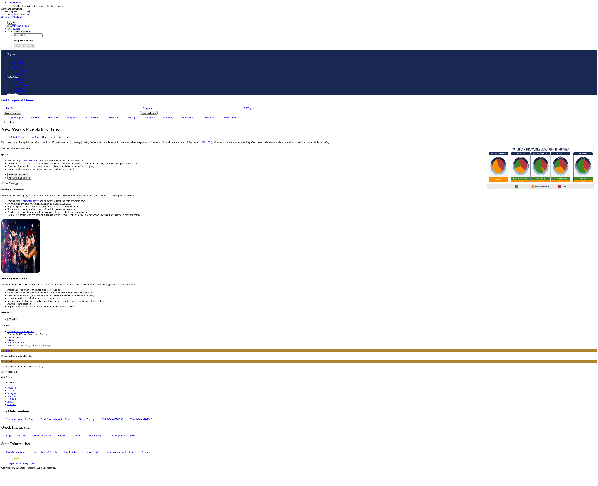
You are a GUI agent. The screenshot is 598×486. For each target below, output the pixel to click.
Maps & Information (16, 452)
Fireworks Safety (15, 342)
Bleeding (18, 74)
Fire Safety (19, 82)
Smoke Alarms (21, 68)
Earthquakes (20, 65)
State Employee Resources (122, 435)
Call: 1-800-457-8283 (112, 419)
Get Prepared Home (17, 100)
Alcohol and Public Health (20, 331)
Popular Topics (21, 57)
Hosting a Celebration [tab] (18, 174)
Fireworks (19, 60)
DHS (10, 137)
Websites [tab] (13, 319)
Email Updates (71, 452)
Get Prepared (13, 28)
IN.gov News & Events (45, 452)
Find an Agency (86, 419)
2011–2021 (205, 142)
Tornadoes (19, 62)
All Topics (12, 93)
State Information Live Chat (19, 419)
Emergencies (20, 88)
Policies (62, 435)
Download (6, 350)
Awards (146, 452)
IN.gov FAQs (95, 435)
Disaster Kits (20, 71)
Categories (12, 76)
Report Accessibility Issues (21, 463)
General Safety (21, 90)
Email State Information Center (56, 419)
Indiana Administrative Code (120, 452)
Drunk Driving (14, 337)
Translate (24, 14)
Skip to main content (11, 2)
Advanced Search (42, 435)
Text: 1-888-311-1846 (141, 419)
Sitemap (77, 435)
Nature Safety (20, 85)
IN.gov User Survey (16, 435)
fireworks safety (30, 160)
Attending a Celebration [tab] (19, 178)
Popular (11, 54)
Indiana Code (92, 452)
